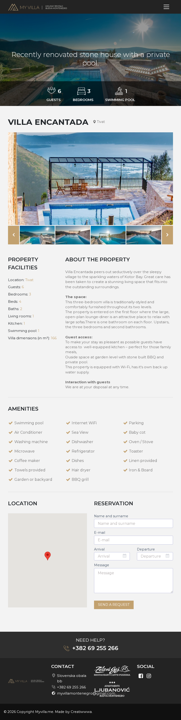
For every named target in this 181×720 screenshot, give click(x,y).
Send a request (114, 605)
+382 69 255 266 (94, 648)
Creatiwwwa (81, 712)
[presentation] (13, 235)
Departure (146, 549)
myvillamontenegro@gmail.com (86, 693)
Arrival (99, 549)
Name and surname (111, 516)
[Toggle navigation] (166, 7)
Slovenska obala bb (71, 678)
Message (101, 565)
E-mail (99, 532)
